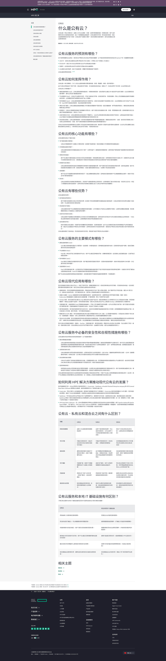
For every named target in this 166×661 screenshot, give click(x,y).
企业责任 (62, 611)
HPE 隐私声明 (80, 2)
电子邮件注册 (115, 611)
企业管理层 (62, 623)
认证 (113, 637)
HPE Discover (89, 626)
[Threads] (40, 629)
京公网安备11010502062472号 (71, 654)
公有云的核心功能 (37, 33)
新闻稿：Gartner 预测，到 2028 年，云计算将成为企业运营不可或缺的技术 (49, 586)
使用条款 (36, 654)
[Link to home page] (31, 591)
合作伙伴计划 (115, 643)
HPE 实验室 (62, 614)
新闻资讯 (88, 631)
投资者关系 (62, 620)
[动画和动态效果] (35, 638)
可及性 (61, 606)
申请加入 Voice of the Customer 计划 (121, 629)
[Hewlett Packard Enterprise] (34, 10)
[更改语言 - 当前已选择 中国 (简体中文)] (134, 9)
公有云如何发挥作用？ (38, 30)
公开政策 (62, 626)
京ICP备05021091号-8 (59, 654)
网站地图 (51, 654)
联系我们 (114, 603)
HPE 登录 (114, 626)
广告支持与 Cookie (44, 654)
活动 (87, 623)
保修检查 (88, 614)
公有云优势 (35, 36)
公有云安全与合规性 (38, 46)
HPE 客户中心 (115, 623)
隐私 (32, 654)
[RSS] (48, 629)
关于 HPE (62, 603)
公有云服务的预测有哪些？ (39, 27)
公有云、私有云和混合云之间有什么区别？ (43, 53)
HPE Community (116, 620)
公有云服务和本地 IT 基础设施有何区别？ (42, 56)
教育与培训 (114, 609)
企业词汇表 (114, 614)
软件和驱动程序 (89, 611)
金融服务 (114, 617)
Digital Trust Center (117, 606)
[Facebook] (43, 629)
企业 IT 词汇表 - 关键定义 (40, 591)
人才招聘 (62, 609)
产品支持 (88, 609)
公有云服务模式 (36, 40)
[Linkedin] (32, 629)
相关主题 (35, 59)
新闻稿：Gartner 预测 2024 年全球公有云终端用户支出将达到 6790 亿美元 (49, 585)
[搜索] (41, 9)
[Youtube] (46, 629)
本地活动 (88, 628)
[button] (28, 9)
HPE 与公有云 (36, 49)
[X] (35, 629)
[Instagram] (38, 629)
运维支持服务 (89, 603)
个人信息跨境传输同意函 (73, 4)
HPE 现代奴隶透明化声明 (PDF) (67, 617)
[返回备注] (68, 586)
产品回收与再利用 (90, 606)
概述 (133, 15)
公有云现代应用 (36, 43)
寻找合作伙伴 (115, 640)
